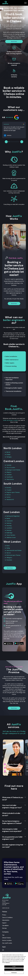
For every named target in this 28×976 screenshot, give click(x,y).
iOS (3, 950)
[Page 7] (15, 141)
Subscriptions (5, 920)
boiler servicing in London (10, 420)
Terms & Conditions (7, 917)
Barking (8, 516)
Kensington (9, 470)
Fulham (19, 550)
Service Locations (7, 940)
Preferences (14, 972)
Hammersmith (10, 550)
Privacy (4, 915)
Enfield (8, 454)
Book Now (14, 41)
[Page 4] (12, 141)
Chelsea (18, 470)
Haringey (9, 457)
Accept (14, 966)
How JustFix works (7, 943)
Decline (14, 969)
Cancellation (5, 925)
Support (4, 923)
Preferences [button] (7, 962)
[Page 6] (14, 141)
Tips (3, 935)
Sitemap (4, 928)
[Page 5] (13, 141)
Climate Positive (6, 938)
